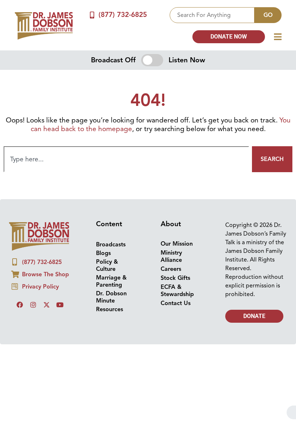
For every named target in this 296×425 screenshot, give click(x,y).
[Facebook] (19, 304)
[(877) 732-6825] (92, 15)
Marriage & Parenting (111, 281)
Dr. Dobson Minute (111, 297)
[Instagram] (33, 304)
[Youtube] (59, 304)
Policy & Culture (107, 265)
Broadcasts (111, 244)
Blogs (103, 253)
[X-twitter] (46, 304)
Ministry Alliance (171, 256)
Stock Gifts (175, 278)
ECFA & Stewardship (177, 290)
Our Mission (177, 243)
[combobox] (212, 15)
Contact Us (176, 303)
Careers (171, 269)
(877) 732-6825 (123, 14)
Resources (109, 309)
